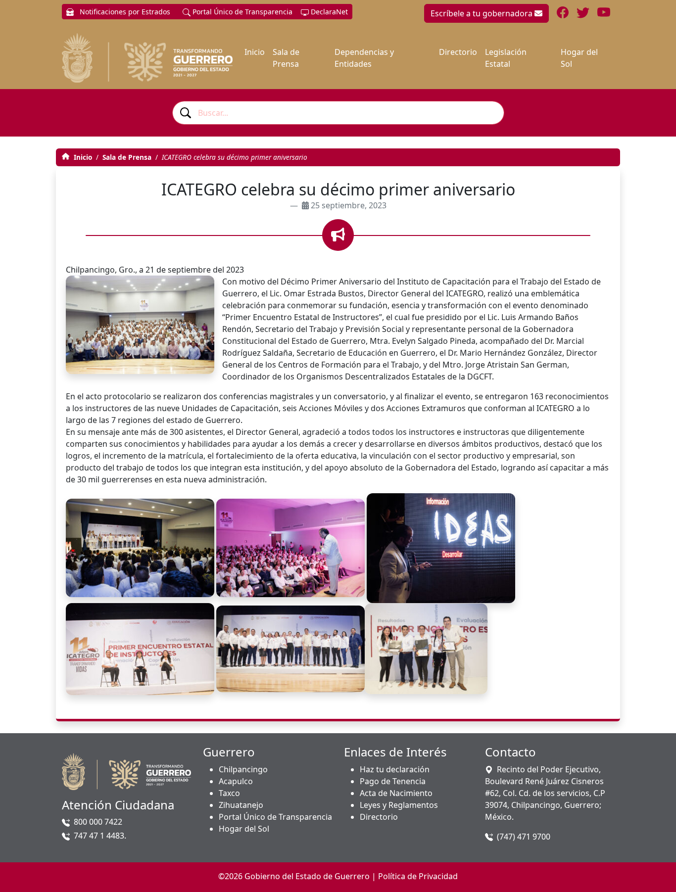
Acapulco (236, 781)
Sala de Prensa (286, 58)
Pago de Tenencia (393, 781)
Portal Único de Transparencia (241, 11)
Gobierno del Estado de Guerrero (307, 876)
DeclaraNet (328, 11)
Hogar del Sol (579, 58)
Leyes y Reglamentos (399, 804)
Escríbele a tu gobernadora (482, 13)
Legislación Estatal (506, 58)
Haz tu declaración (395, 769)
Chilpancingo (243, 769)
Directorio (458, 52)
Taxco (229, 793)
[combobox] (338, 113)
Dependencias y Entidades (364, 58)
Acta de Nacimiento (396, 793)
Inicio (254, 52)
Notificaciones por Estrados (124, 11)
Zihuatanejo (241, 804)
